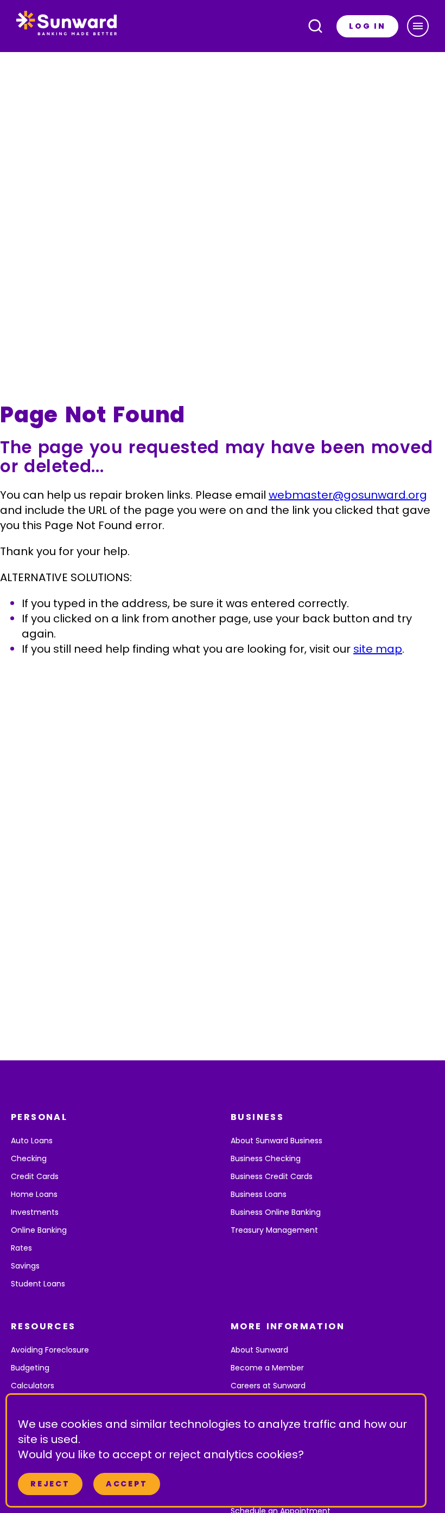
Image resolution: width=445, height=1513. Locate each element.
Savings (25, 1265)
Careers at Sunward (268, 1385)
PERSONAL (39, 1117)
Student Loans (38, 1283)
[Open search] (315, 26)
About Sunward (259, 1349)
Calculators (32, 1385)
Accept (127, 1483)
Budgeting (30, 1367)
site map (377, 648)
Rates (21, 1247)
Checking (29, 1158)
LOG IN (367, 26)
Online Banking (39, 1230)
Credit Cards (35, 1176)
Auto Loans (32, 1140)
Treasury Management (274, 1230)
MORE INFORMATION (288, 1326)
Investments (35, 1212)
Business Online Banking (276, 1212)
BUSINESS (257, 1117)
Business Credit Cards (272, 1176)
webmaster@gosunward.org (348, 495)
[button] (418, 26)
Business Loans (259, 1194)
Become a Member (267, 1367)
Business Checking (266, 1158)
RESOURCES (43, 1326)
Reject (50, 1483)
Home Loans (34, 1194)
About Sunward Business (276, 1140)
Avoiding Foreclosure (50, 1349)
